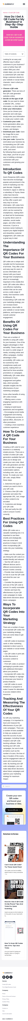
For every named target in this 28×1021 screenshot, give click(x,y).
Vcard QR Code (14, 12)
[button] (24, 4)
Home (5, 12)
